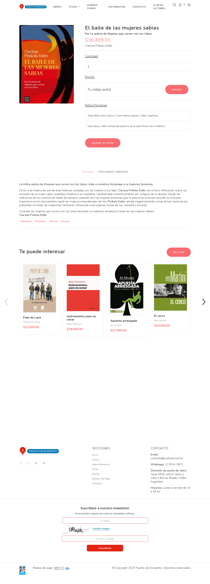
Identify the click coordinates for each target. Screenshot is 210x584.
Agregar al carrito (102, 143)
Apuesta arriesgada (123, 321)
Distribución (116, 6)
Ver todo (178, 252)
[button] (181, 4)
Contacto (139, 6)
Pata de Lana (32, 317)
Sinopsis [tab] (87, 171)
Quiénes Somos (92, 7)
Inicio (95, 454)
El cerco (159, 316)
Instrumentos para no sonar (81, 317)
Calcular (177, 89)
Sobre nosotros (101, 464)
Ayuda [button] (73, 6)
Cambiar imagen (101, 528)
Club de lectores (159, 7)
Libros (57, 6)
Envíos (96, 474)
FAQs (95, 469)
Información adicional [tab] (113, 171)
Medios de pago (101, 478)
